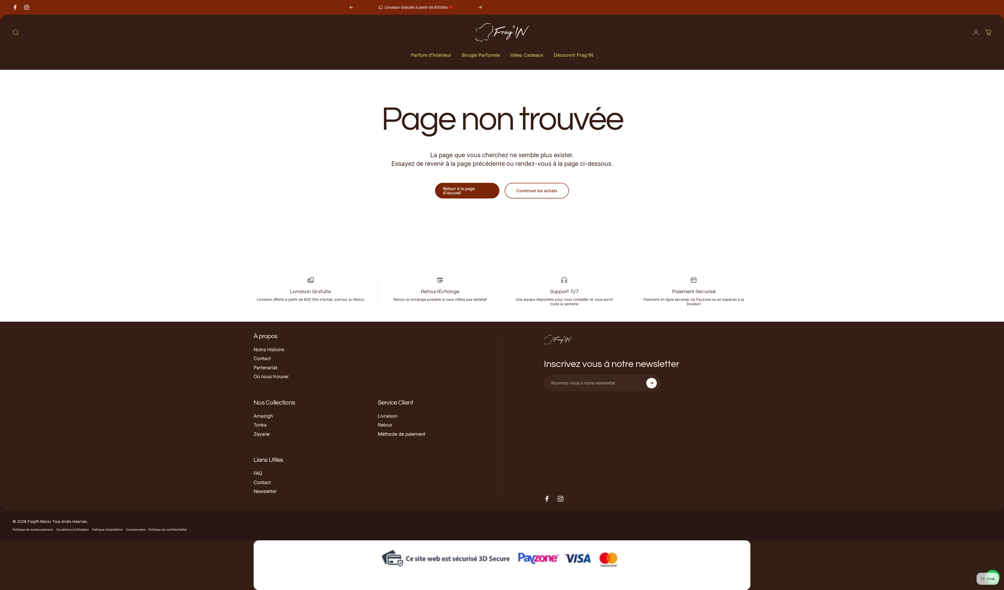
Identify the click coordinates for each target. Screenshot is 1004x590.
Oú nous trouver (271, 376)
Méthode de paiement (401, 434)
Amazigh (263, 416)
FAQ (258, 473)
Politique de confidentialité (168, 529)
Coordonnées (135, 529)
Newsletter (265, 491)
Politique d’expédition (107, 529)
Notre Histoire (269, 349)
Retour (385, 425)
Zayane (262, 434)
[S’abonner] (651, 383)
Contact (262, 358)
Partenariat (265, 367)
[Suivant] (480, 7)
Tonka (260, 425)
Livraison (387, 416)
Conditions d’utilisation (72, 529)
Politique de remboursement (33, 529)
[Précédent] (351, 7)
